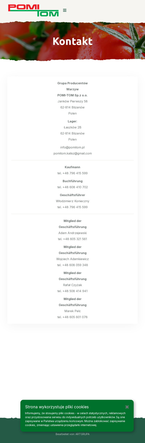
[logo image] (33, 10)
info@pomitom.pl (72, 147)
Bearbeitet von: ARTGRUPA (72, 434)
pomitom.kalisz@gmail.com (72, 153)
